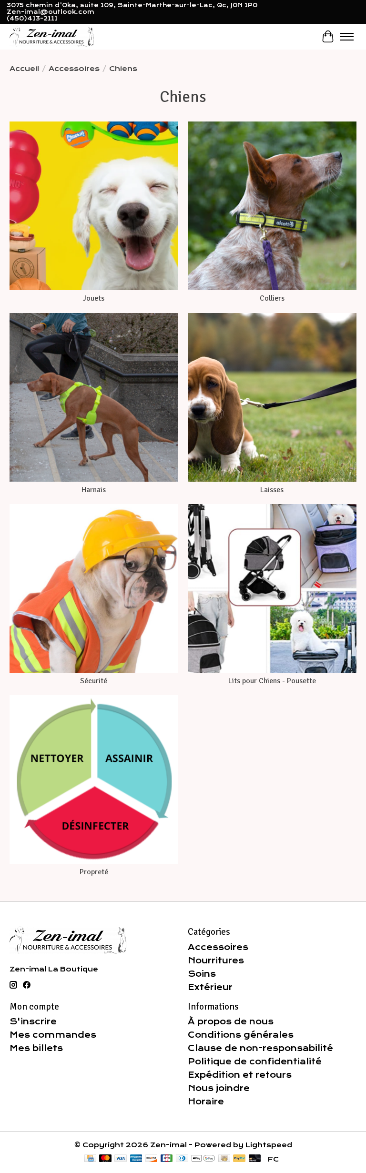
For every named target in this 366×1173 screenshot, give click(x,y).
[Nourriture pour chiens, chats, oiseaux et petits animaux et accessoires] (52, 36)
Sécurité (93, 681)
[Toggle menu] (346, 36)
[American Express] (136, 1158)
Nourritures (216, 960)
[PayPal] (239, 1158)
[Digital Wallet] (203, 1158)
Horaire (206, 1101)
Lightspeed (268, 1145)
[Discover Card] (151, 1158)
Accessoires (74, 68)
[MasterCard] (105, 1158)
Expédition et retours (240, 1075)
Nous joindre (219, 1088)
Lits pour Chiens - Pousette (272, 681)
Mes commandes (53, 1035)
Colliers (272, 298)
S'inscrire (33, 1021)
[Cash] (224, 1158)
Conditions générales (241, 1035)
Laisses (272, 490)
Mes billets (36, 1048)
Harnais (93, 490)
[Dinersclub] (182, 1158)
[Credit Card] (90, 1158)
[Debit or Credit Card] (255, 1158)
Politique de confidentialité (255, 1061)
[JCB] (167, 1158)
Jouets (93, 298)
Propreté (94, 872)
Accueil (24, 68)
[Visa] (120, 1158)
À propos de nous (231, 1021)
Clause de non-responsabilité (260, 1048)
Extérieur (210, 987)
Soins (202, 974)
